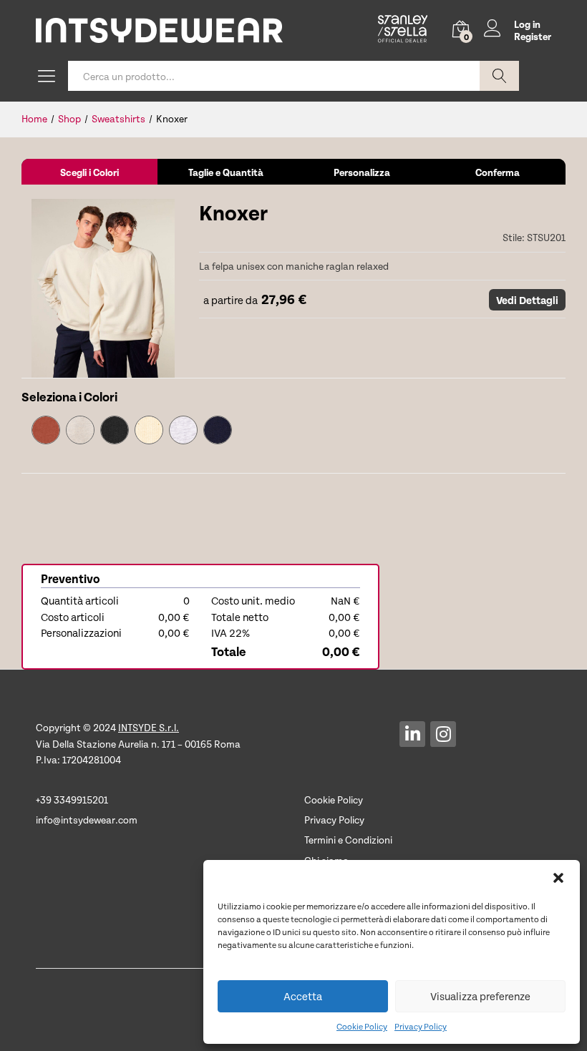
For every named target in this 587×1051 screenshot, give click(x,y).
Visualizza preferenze (480, 995)
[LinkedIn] (412, 734)
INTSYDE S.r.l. (148, 727)
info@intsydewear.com (86, 819)
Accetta (302, 995)
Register (532, 36)
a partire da (228, 299)
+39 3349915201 (72, 799)
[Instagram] (443, 734)
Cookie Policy (361, 1026)
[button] (558, 878)
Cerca (499, 76)
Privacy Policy (420, 1026)
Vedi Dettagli (527, 299)
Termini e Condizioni (348, 840)
